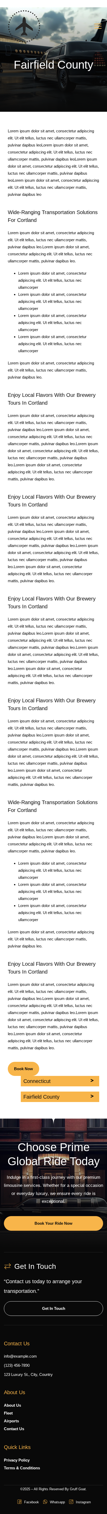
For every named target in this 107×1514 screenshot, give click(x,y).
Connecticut (37, 1081)
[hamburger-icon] (98, 27)
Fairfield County (41, 1097)
